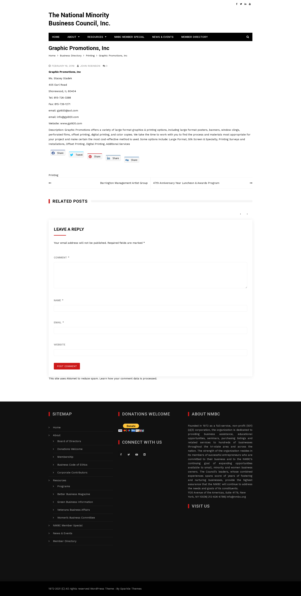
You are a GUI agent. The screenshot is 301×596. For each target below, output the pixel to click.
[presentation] (240, 214)
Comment (61, 257)
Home (56, 36)
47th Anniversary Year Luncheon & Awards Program (187, 183)
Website (59, 344)
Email (59, 322)
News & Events (162, 36)
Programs (63, 486)
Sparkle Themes (131, 588)
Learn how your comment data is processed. (128, 378)
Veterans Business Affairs (73, 509)
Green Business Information (75, 502)
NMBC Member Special (129, 36)
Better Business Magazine (73, 494)
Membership (65, 456)
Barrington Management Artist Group (124, 183)
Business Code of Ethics (72, 464)
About (71, 36)
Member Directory (194, 36)
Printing (53, 175)
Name (58, 300)
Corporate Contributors (72, 472)
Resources (95, 36)
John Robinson (90, 65)
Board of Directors (69, 441)
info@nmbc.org (236, 496)
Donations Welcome (70, 449)
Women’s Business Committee (76, 517)
